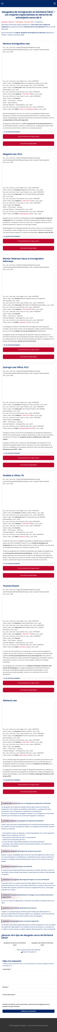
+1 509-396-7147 (27, 742)
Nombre (6, 987)
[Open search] (55, 4)
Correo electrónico (9, 995)
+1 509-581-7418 (27, 94)
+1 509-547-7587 (27, 634)
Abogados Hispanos (7, 22)
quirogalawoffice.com (26, 428)
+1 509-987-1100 (27, 523)
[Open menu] (2, 4)
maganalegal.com (25, 214)
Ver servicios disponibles (28, 143)
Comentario (7, 969)
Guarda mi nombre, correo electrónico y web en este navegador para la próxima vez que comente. (26, 1005)
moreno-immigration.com (27, 109)
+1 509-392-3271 (27, 201)
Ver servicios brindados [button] (12, 132)
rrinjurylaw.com (24, 322)
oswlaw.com (23, 536)
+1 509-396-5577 (27, 309)
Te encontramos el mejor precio (28, 136)
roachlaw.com (23, 647)
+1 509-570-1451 (27, 415)
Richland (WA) (29, 22)
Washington (19, 22)
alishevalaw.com (24, 755)
